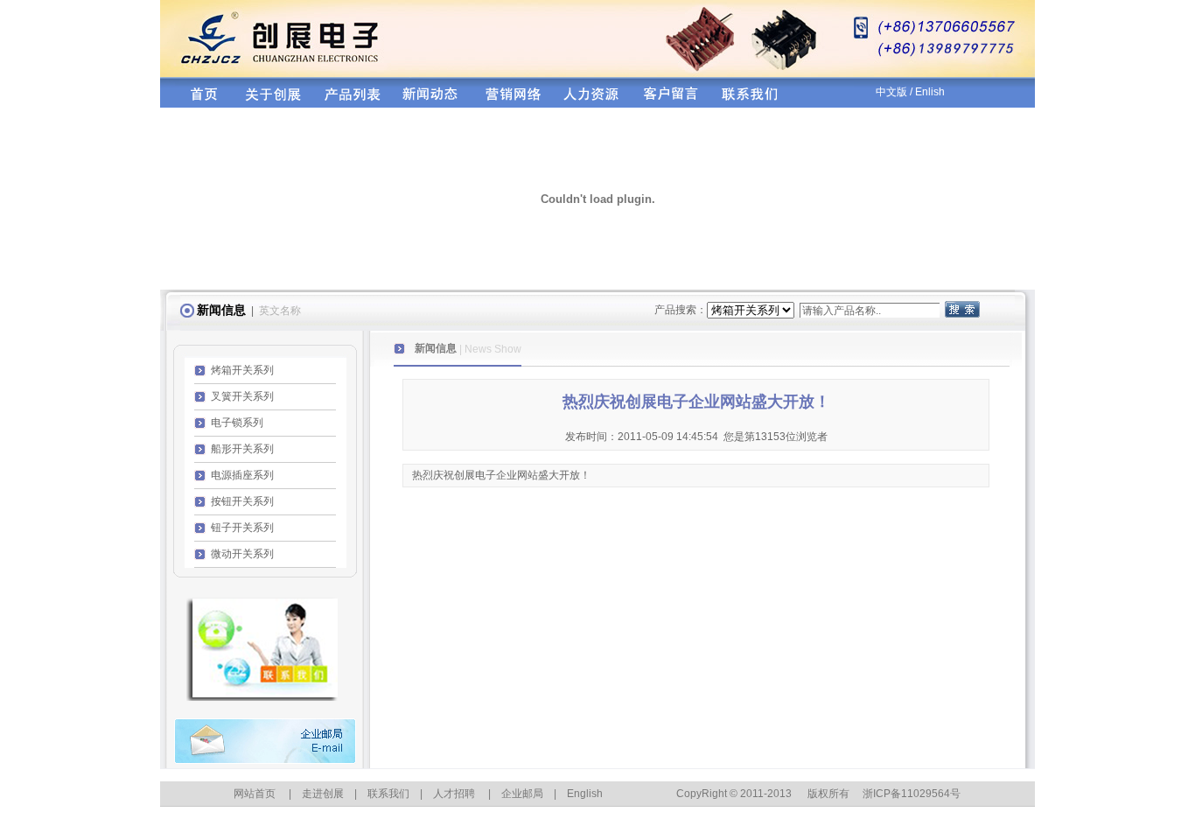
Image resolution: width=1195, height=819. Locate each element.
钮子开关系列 (242, 528)
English (585, 794)
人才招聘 (454, 794)
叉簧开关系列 (242, 396)
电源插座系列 (242, 475)
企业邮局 (522, 794)
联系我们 (388, 794)
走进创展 (323, 794)
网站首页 (255, 794)
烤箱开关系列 (242, 370)
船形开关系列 (242, 449)
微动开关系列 (242, 554)
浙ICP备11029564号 (912, 794)
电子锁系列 (237, 422)
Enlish (930, 92)
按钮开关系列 (242, 501)
